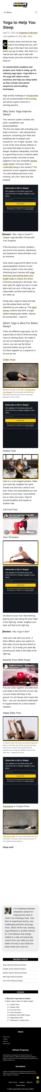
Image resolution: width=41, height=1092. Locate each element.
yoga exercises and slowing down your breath (18, 275)
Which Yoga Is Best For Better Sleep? (19, 1001)
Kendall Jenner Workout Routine (14, 969)
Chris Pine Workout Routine (13, 981)
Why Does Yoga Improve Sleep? (18, 998)
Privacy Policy (6, 1043)
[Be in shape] (20, 4)
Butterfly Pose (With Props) (20, 1015)
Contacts (5, 1039)
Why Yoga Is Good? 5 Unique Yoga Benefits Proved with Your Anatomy (18, 237)
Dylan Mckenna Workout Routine (14, 965)
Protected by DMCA (27, 1089)
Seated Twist (14, 1007)
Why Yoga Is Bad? (20, 631)
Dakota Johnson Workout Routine (15, 973)
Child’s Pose (9, 359)
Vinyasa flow (32, 95)
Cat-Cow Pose (15, 1010)
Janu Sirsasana (15, 1012)
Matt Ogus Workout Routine (13, 977)
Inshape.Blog (16, 1089)
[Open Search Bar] (36, 12)
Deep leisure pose (9, 836)
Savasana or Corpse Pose (19, 1020)
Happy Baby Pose (16, 1018)
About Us (5, 1041)
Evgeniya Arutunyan (26, 909)
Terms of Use (6, 1037)
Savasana (8, 806)
